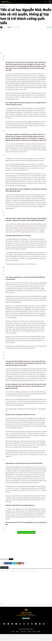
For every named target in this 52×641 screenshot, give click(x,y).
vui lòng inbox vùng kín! (31, 615)
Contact (34, 631)
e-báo (6, 6)
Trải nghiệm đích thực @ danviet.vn (26, 532)
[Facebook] (48, 27)
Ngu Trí (32, 629)
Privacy (17, 631)
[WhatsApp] (16, 563)
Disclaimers (23, 631)
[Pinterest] (19, 563)
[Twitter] (49, 27)
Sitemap (29, 631)
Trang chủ (2, 6)
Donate (38, 631)
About (13, 631)
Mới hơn (2, 604)
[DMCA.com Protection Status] (26, 618)
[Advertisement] (26, 41)
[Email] (22, 563)
